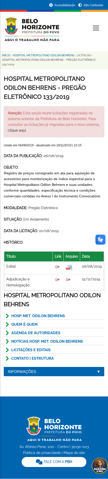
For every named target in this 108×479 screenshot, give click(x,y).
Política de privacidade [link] (42, 453)
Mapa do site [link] (74, 453)
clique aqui (17, 130)
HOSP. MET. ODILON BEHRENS (38, 316)
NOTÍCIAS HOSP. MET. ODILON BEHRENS (47, 341)
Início (6, 55)
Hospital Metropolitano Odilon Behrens (43, 55)
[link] (54, 462)
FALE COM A (57, 462)
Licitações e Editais (30, 350)
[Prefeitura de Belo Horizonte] (31, 26)
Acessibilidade (65, 5)
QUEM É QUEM (24, 324)
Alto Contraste (93, 5)
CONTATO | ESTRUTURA (32, 358)
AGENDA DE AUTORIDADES (35, 333)
